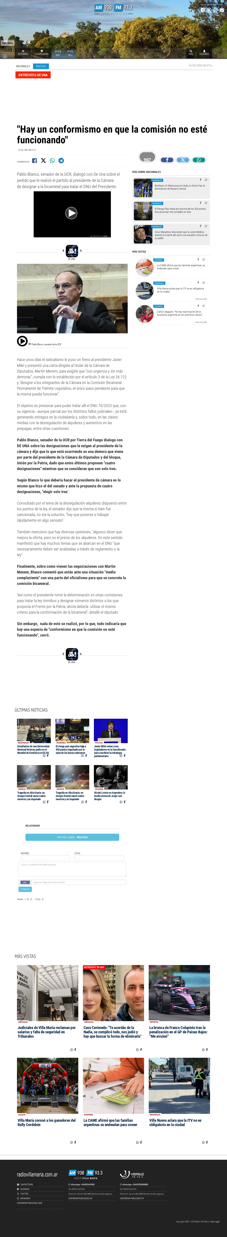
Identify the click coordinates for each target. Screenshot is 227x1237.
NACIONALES (23, 66)
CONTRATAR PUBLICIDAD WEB (29, 1202)
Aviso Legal (214, 1221)
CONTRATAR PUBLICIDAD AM (80, 1198)
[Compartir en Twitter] (44, 161)
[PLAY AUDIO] (22, 341)
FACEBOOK (24, 1189)
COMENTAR (25, 889)
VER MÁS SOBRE (72, 837)
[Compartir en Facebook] (34, 161)
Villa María (7, 43)
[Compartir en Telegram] (61, 161)
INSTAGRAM (25, 1198)
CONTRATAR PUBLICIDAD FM (132, 1198)
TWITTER (24, 1193)
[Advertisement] (113, 100)
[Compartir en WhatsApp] (52, 161)
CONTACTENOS (26, 1184)
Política (41, 66)
